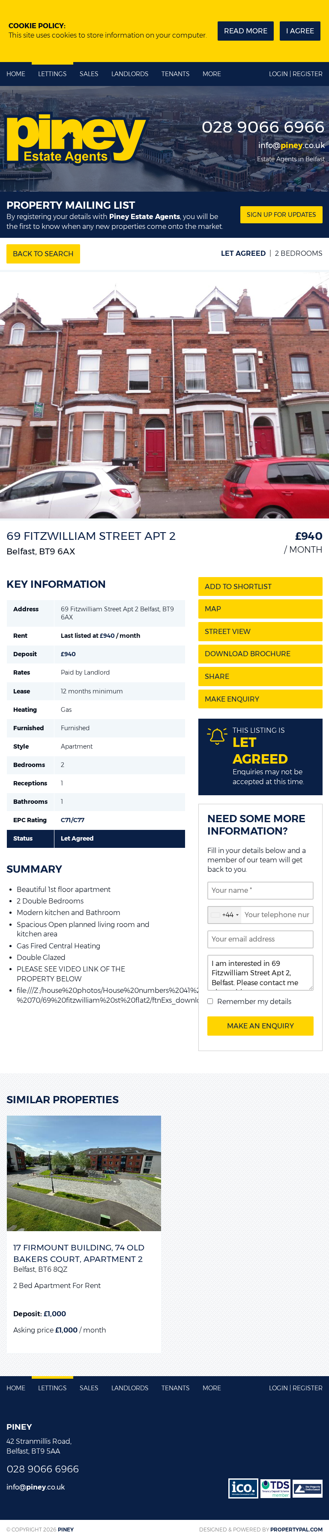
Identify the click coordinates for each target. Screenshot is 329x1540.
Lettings (52, 74)
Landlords (130, 74)
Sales (89, 74)
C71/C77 (72, 820)
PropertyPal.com (296, 1529)
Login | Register (296, 74)
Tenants (176, 74)
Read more (245, 31)
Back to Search (43, 254)
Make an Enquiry (260, 1026)
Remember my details (254, 1002)
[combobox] (224, 915)
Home (15, 74)
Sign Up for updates (281, 215)
